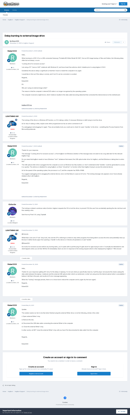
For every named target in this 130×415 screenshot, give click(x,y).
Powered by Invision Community (65, 404)
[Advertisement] (65, 27)
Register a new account (36, 373)
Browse (6, 10)
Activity (14, 10)
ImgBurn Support (29, 43)
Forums (5, 15)
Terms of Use (28, 412)
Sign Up (123, 4)
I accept (122, 411)
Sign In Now (94, 373)
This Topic (118, 10)
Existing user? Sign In (109, 4)
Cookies (65, 402)
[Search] (125, 10)
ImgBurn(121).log (27, 105)
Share (108, 42)
